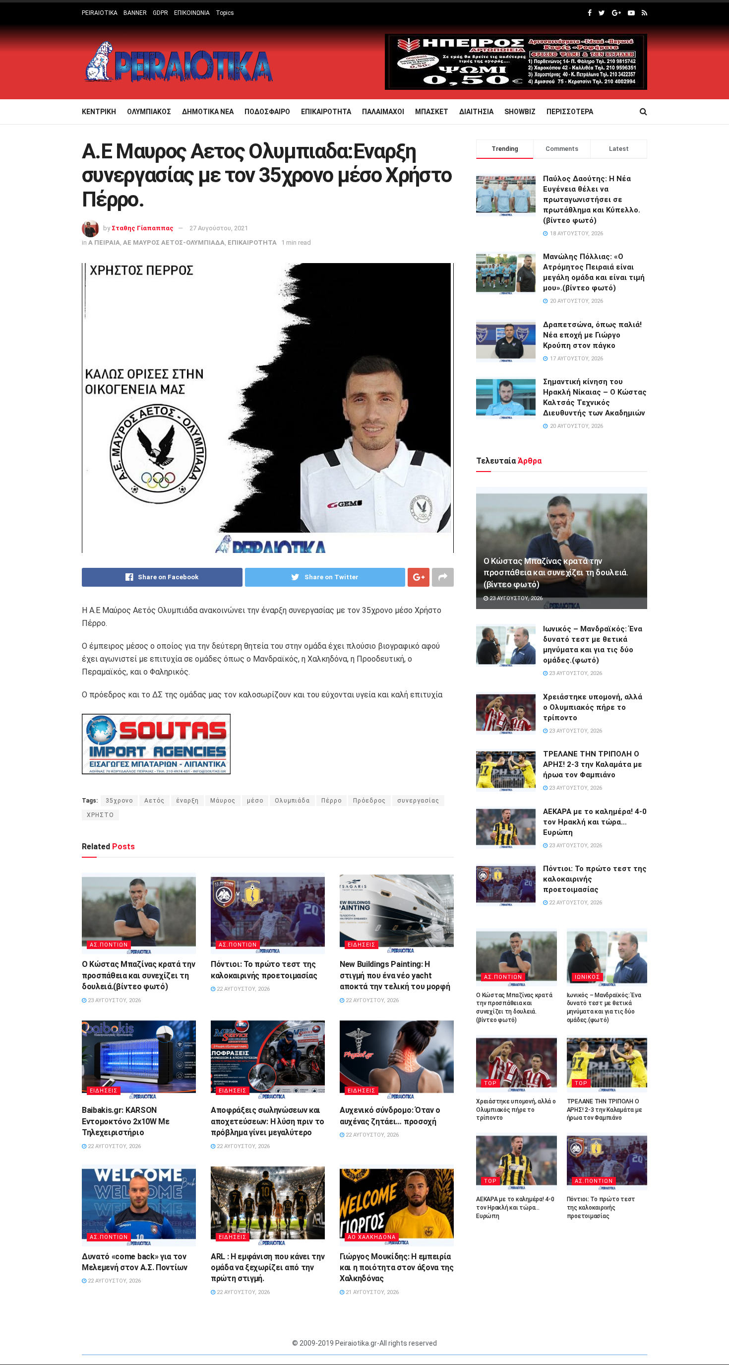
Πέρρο (331, 800)
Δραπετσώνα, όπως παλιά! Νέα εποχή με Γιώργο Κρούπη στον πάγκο (592, 335)
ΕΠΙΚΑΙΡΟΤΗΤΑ (326, 112)
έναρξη (187, 800)
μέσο (255, 800)
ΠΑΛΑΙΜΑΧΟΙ (383, 112)
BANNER (135, 12)
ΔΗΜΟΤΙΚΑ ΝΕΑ (208, 112)
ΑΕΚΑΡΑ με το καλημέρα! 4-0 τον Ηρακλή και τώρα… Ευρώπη (595, 822)
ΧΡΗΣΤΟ (100, 815)
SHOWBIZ (520, 112)
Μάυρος (223, 800)
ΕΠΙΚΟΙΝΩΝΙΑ (192, 12)
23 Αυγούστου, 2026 (113, 1000)
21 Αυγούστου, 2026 (371, 1292)
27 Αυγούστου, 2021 (218, 228)
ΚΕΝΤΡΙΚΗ (99, 112)
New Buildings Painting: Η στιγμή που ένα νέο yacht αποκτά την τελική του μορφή (395, 975)
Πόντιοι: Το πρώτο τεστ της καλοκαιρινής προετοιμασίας (601, 1208)
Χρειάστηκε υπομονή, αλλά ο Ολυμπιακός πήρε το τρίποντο (592, 707)
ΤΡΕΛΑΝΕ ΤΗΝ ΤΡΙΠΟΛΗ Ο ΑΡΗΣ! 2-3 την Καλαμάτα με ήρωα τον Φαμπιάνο (592, 764)
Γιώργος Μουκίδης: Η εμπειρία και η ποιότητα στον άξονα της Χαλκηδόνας (397, 1268)
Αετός (154, 800)
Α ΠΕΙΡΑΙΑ (104, 242)
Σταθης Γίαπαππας (143, 228)
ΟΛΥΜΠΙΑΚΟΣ (149, 112)
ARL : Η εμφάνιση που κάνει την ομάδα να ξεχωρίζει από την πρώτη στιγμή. (267, 1268)
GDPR (160, 12)
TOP (490, 1083)
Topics (225, 12)
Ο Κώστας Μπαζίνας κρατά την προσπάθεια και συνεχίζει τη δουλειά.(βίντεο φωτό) (138, 975)
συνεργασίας (418, 800)
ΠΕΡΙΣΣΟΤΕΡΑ (570, 112)
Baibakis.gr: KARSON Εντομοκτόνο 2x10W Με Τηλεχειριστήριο (126, 1121)
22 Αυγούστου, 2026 (242, 989)
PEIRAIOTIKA (100, 12)
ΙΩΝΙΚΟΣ (587, 977)
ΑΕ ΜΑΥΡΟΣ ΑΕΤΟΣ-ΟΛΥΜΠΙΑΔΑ (174, 242)
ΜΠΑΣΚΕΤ (431, 112)
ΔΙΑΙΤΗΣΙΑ (476, 112)
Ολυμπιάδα (292, 800)
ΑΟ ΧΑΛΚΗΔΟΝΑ (372, 1237)
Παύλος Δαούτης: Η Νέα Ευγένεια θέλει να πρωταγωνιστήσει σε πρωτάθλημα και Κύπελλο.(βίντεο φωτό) (591, 199)
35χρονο (119, 800)
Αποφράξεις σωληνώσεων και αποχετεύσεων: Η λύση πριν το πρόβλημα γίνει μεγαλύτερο (267, 1121)
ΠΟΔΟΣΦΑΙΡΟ (267, 112)
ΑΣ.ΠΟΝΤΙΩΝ (109, 945)
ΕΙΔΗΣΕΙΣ (361, 945)
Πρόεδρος (369, 800)
